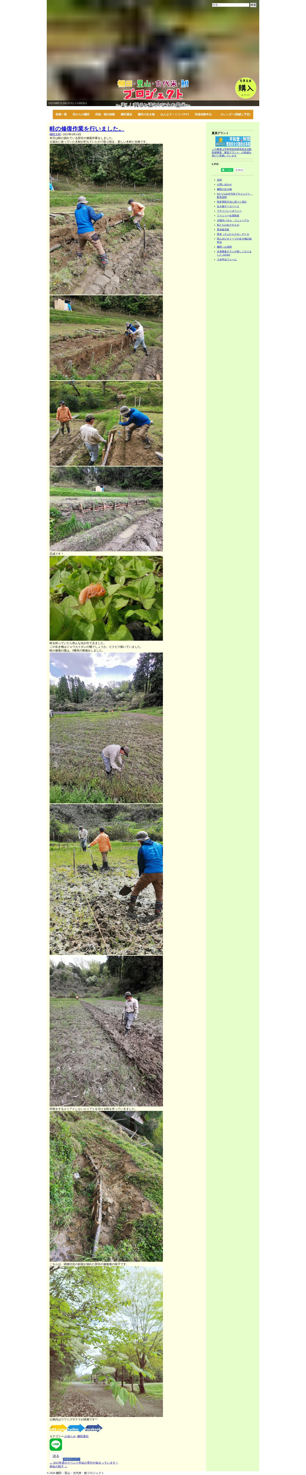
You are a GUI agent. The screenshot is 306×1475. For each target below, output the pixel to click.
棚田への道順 (224, 246)
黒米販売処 (223, 229)
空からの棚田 (81, 114)
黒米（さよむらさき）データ (233, 234)
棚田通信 (126, 114)
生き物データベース (228, 206)
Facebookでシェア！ (71, 1459)
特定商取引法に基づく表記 (232, 201)
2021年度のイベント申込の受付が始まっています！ (84, 1462)
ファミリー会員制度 (228, 215)
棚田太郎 (55, 134)
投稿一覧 (61, 114)
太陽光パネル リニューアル (233, 220)
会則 (219, 179)
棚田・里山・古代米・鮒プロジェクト (71, 81)
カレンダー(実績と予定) (235, 114)
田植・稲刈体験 (105, 114)
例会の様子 (58, 1466)
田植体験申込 (205, 114)
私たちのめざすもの (228, 225)
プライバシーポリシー (229, 211)
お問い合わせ (224, 184)
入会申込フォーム (227, 259)
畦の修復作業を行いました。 (87, 128)
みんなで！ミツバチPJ (174, 114)
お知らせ (70, 1436)
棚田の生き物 (146, 114)
